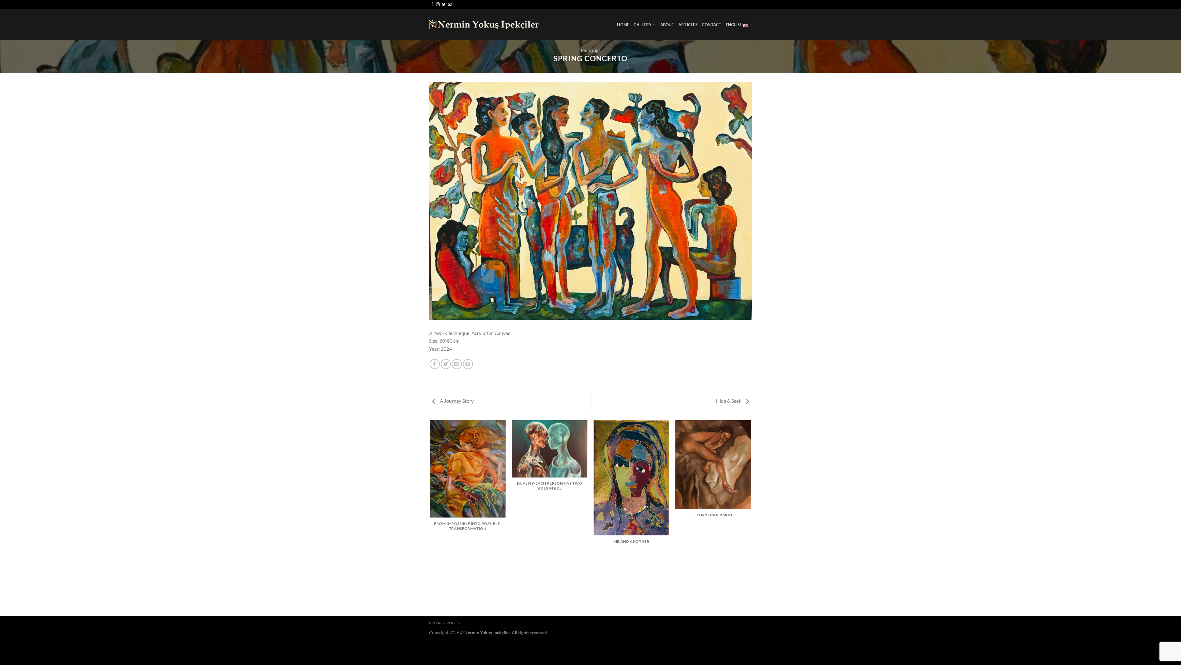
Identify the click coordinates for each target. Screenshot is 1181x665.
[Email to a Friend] (457, 364)
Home (623, 24)
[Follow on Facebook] (432, 4)
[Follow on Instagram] (438, 4)
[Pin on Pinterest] (468, 364)
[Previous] (430, 518)
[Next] (751, 518)
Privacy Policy (445, 623)
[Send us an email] (449, 4)
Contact (712, 24)
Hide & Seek (729, 401)
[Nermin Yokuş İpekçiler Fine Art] (484, 24)
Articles (688, 24)
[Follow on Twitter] (444, 4)
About (667, 24)
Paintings (591, 50)
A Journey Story (456, 401)
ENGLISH (734, 24)
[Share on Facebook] (435, 364)
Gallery (643, 24)
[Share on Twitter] (446, 364)
